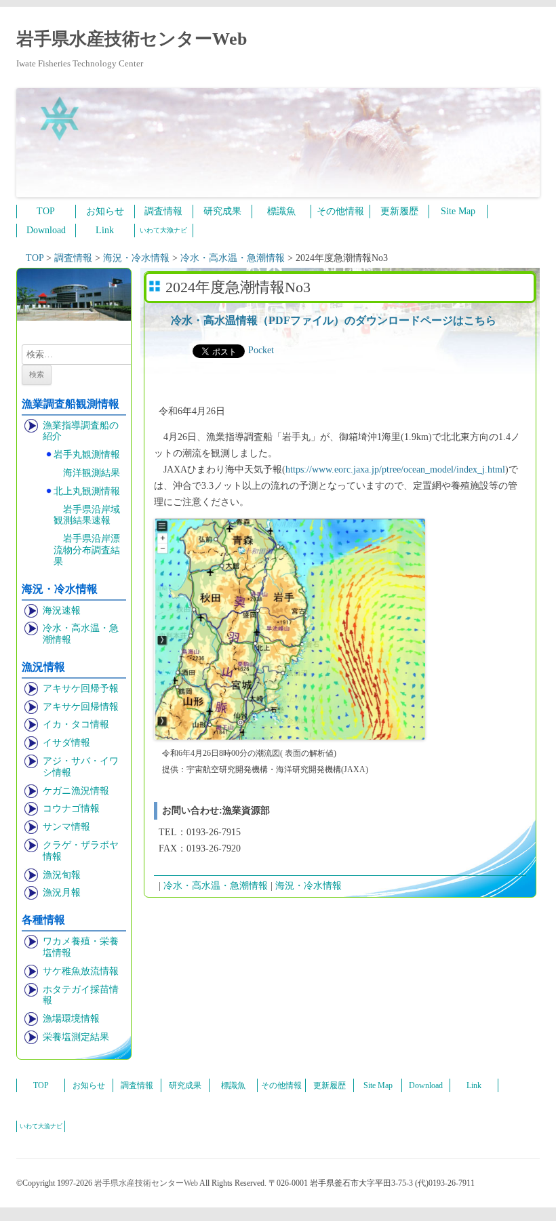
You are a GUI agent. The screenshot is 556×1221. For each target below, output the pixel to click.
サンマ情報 (66, 827)
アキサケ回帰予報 (81, 688)
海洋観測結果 (91, 473)
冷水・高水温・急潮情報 (81, 634)
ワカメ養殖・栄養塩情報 (81, 947)
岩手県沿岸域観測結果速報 (87, 515)
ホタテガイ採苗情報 (81, 995)
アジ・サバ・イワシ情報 (81, 767)
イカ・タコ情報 (76, 724)
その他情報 (340, 211)
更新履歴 (399, 211)
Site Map (458, 211)
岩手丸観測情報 (87, 454)
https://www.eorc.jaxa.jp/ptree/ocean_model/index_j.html (395, 469)
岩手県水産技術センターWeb (131, 39)
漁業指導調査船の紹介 (81, 431)
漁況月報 (62, 892)
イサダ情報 (66, 743)
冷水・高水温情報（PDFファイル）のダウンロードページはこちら (333, 320)
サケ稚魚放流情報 (81, 971)
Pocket (261, 350)
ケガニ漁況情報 (76, 791)
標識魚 (281, 211)
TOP (46, 211)
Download (46, 230)
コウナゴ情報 (71, 808)
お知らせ (105, 211)
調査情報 (163, 211)
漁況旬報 (62, 875)
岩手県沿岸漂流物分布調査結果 (87, 550)
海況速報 (62, 610)
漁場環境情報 (71, 1019)
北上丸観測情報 (87, 491)
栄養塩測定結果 (76, 1037)
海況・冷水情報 (308, 886)
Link (105, 230)
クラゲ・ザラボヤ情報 (81, 851)
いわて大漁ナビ (163, 230)
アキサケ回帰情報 (81, 707)
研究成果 (222, 211)
